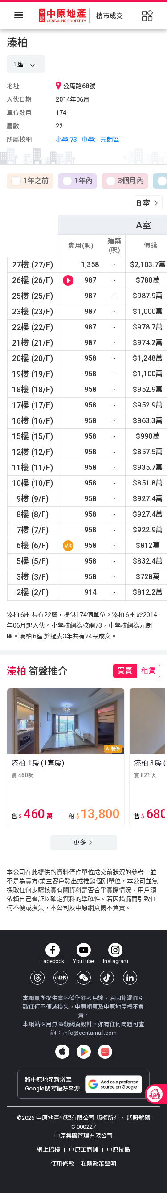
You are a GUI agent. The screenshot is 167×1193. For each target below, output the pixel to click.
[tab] (124, 671)
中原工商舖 (83, 1149)
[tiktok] (107, 978)
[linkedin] (130, 978)
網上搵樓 (49, 1149)
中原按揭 (118, 1149)
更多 (80, 842)
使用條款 (63, 1163)
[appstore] (62, 1052)
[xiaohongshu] (60, 978)
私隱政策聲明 (98, 1163)
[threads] (37, 978)
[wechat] (84, 978)
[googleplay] (84, 1052)
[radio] (30, 181)
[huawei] (105, 1052)
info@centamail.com (90, 1032)
